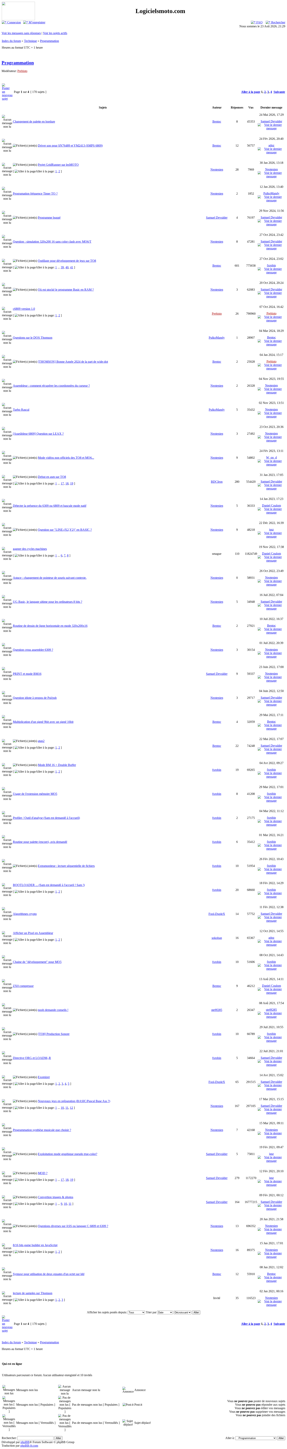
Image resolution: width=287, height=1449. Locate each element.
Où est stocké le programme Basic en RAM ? (66, 289)
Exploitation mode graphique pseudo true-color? (67, 1154)
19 (71, 483)
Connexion (13, 22)
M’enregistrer (36, 22)
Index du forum (11, 41)
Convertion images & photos (55, 1197)
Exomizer (44, 1077)
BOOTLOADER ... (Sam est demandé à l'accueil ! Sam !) (49, 885)
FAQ (259, 22)
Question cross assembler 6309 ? (33, 649)
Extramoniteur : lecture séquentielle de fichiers (66, 865)
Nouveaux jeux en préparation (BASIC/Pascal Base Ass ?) (74, 1101)
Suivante (279, 92)
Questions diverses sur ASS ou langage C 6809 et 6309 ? (73, 1226)
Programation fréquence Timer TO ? (35, 193)
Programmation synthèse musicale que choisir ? (42, 1130)
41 (71, 267)
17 (62, 483)
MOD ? (42, 1173)
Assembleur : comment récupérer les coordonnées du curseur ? (51, 385)
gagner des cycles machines (30, 548)
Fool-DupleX (217, 914)
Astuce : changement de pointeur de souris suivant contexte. (49, 577)
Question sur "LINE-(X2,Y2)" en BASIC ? (65, 529)
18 (67, 483)
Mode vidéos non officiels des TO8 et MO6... (66, 457)
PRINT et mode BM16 (27, 673)
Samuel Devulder (271, 121)
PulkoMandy (271, 193)
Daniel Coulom (271, 505)
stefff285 (216, 1010)
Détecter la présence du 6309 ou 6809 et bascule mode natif (49, 505)
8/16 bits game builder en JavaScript (35, 1245)
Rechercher (277, 22)
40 (67, 267)
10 (62, 1107)
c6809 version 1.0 (24, 308)
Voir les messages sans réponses (21, 33)
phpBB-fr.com (29, 1445)
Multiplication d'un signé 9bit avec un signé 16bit (43, 721)
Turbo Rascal (21, 409)
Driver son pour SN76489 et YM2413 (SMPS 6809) (70, 145)
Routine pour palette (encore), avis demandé (40, 841)
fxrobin (271, 265)
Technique (30, 41)
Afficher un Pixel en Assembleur (33, 933)
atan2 (41, 741)
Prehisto (22, 71)
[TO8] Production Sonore (54, 1034)
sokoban (217, 938)
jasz (271, 529)
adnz (271, 145)
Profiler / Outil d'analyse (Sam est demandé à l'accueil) (46, 817)
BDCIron (217, 481)
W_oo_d (271, 457)
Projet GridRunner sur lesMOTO (58, 164)
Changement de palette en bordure (34, 121)
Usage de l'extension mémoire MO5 (35, 793)
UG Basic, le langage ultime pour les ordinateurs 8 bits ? (47, 601)
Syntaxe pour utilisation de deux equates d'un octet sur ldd (48, 1274)
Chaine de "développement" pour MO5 (37, 962)
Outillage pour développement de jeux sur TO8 (67, 260)
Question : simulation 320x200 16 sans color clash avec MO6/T (52, 241)
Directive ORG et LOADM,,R (32, 1058)
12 (71, 1107)
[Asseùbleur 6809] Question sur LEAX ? (38, 433)
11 (66, 1107)
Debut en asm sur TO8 (52, 476)
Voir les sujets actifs (55, 33)
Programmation (49, 41)
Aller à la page (250, 92)
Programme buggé (49, 217)
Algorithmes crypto (25, 914)
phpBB (24, 1442)
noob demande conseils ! (53, 1010)
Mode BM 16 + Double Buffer (57, 765)
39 (62, 267)
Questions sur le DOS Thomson (32, 337)
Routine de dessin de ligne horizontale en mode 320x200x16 (50, 625)
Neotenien (216, 169)
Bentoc (216, 121)
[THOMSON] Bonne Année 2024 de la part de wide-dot (73, 361)
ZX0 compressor (23, 986)
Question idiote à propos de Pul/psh (35, 697)
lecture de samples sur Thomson (32, 1293)
